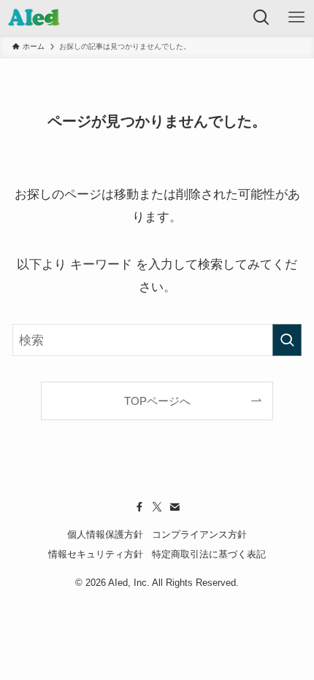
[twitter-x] (157, 507)
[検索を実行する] (287, 340)
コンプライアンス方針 (199, 534)
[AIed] (34, 17)
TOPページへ (157, 401)
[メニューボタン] (296, 17)
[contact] (174, 507)
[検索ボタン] (261, 17)
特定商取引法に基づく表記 (209, 554)
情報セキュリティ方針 (95, 554)
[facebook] (139, 507)
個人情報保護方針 (105, 534)
